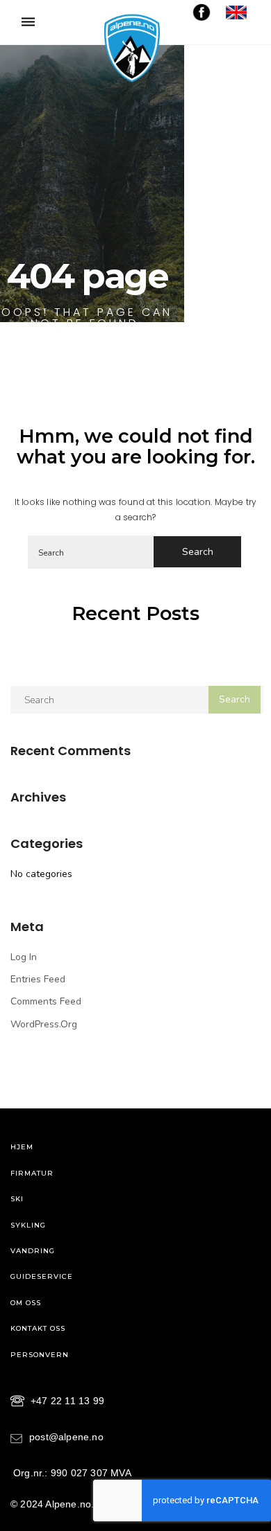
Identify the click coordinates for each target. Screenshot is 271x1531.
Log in (23, 957)
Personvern (39, 1354)
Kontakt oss (37, 1328)
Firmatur (32, 1173)
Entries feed (37, 979)
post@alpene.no (66, 1436)
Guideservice (41, 1276)
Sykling (28, 1225)
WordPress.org (43, 1024)
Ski (17, 1198)
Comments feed (45, 1001)
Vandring (32, 1250)
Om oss (25, 1302)
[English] (236, 11)
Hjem (21, 1146)
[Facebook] (201, 11)
